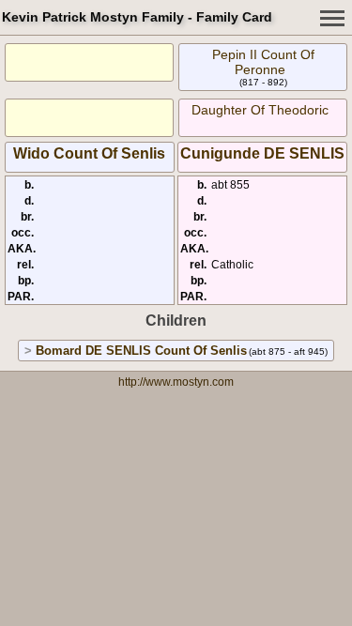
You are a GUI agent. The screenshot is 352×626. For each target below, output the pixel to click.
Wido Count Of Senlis (89, 153)
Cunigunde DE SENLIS (262, 153)
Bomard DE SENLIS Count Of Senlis (141, 351)
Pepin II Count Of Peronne (263, 62)
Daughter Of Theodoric (260, 109)
